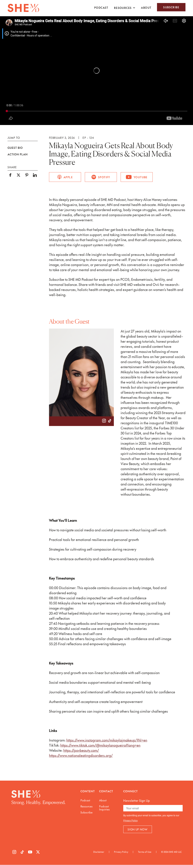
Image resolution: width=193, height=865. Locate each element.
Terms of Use (144, 851)
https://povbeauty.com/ (81, 750)
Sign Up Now (138, 829)
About (146, 7)
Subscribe (171, 7)
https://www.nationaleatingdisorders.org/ (81, 755)
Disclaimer (98, 851)
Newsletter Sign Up (136, 800)
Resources (86, 806)
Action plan (18, 154)
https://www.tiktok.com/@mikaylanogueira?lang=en (100, 745)
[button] (124, 8)
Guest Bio (15, 147)
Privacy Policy (130, 820)
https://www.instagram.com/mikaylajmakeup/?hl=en (106, 740)
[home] (23, 8)
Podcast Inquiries (104, 808)
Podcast (101, 7)
